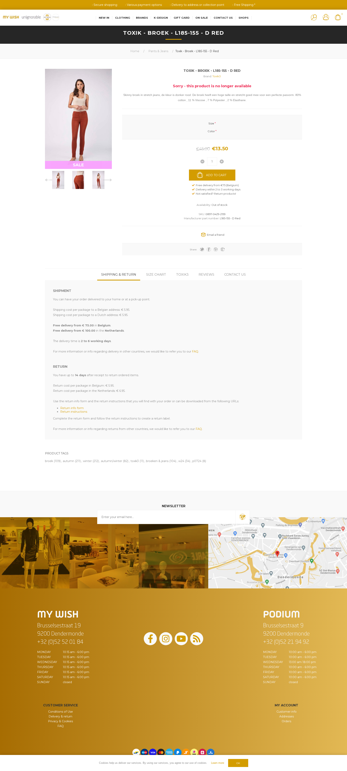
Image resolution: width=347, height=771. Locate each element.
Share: (193, 249)
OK (238, 763)
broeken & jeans (157, 461)
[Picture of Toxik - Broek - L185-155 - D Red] (58, 180)
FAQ (60, 726)
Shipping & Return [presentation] (118, 274)
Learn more (217, 762)
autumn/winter (111, 461)
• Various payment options (143, 5)
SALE (78, 165)
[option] (58, 180)
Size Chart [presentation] (156, 274)
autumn (68, 461)
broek (49, 461)
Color (211, 131)
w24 (181, 461)
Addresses (286, 716)
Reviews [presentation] (206, 274)
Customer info (287, 711)
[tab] (118, 274)
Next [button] (107, 180)
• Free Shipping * (243, 5)
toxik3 (135, 461)
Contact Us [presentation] (235, 274)
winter (87, 461)
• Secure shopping (104, 5)
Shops (244, 17)
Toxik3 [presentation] (182, 274)
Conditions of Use (60, 711)
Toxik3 (216, 76)
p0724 (196, 461)
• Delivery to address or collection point (197, 5)
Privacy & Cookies (60, 721)
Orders (286, 721)
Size (211, 123)
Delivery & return (60, 716)
